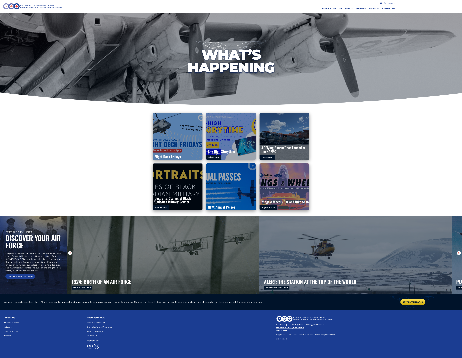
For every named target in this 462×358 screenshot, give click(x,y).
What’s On (92, 336)
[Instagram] (96, 346)
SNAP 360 (285, 339)
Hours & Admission (96, 323)
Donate (7, 336)
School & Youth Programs (99, 327)
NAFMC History (11, 323)
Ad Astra (8, 327)
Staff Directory (11, 331)
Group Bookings (95, 331)
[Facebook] (90, 346)
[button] (70, 253)
